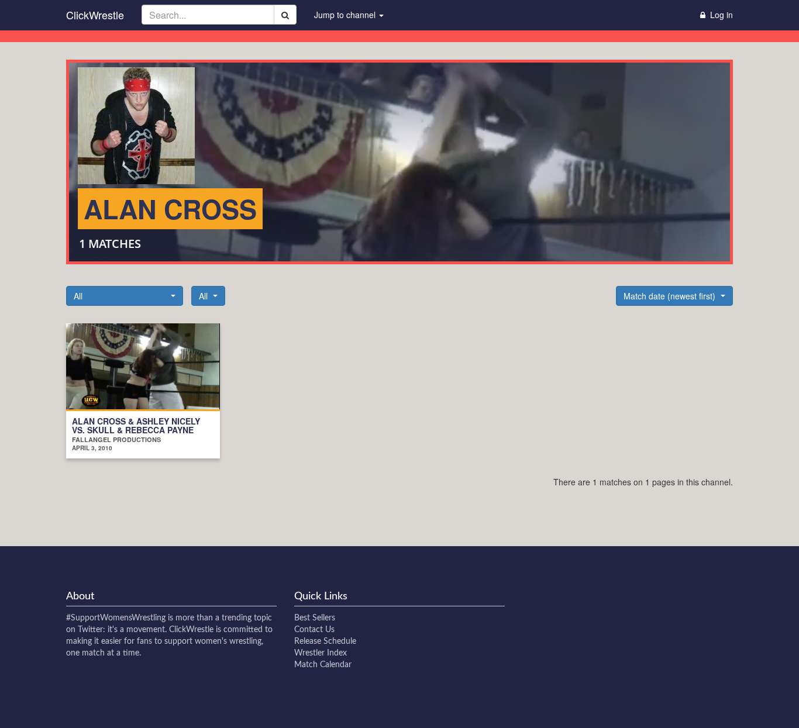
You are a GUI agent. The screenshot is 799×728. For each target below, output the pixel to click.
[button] (124, 296)
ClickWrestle (95, 14)
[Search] (285, 15)
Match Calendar (323, 665)
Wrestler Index (320, 653)
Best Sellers (314, 618)
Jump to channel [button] (346, 14)
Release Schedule (325, 641)
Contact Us (314, 630)
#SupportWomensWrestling (116, 618)
